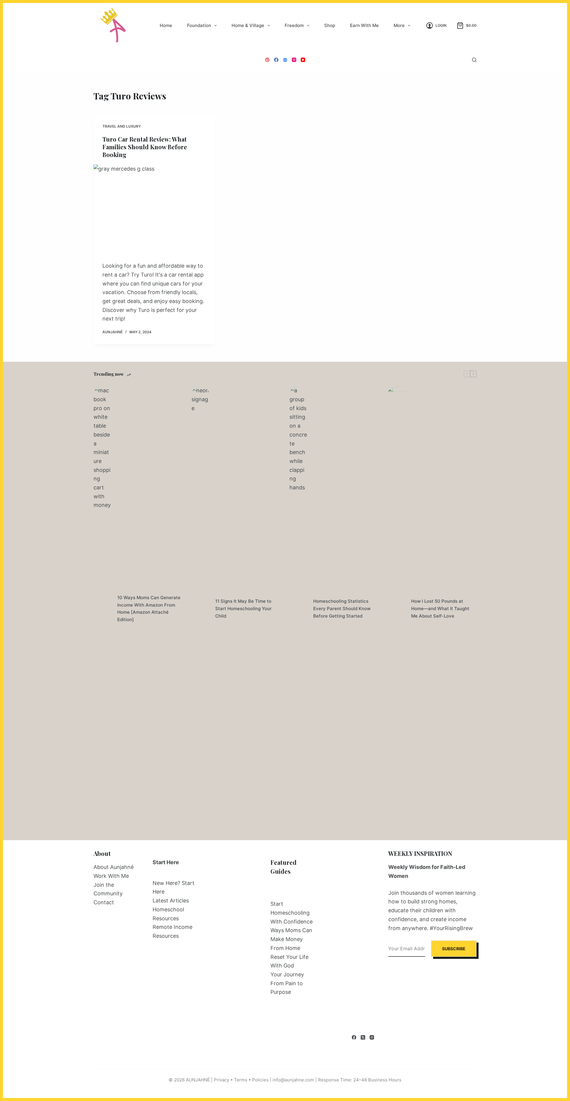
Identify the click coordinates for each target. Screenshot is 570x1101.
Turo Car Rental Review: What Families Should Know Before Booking (144, 146)
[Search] (474, 60)
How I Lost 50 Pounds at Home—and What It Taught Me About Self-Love (440, 608)
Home (166, 25)
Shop (329, 25)
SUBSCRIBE (454, 948)
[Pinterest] (267, 60)
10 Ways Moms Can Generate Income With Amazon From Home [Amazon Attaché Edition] (148, 608)
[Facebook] (276, 60)
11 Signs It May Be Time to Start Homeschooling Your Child (243, 608)
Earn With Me (364, 25)
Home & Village (248, 25)
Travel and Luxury (121, 126)
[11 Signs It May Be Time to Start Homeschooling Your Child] (200, 608)
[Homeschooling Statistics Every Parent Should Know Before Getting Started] (298, 608)
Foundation (199, 25)
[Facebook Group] (285, 60)
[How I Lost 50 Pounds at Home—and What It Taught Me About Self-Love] (396, 608)
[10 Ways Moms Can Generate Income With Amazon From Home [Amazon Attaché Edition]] (102, 608)
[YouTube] (303, 60)
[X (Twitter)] (363, 1037)
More (399, 25)
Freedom (294, 25)
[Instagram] (294, 60)
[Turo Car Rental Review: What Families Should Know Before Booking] (154, 210)
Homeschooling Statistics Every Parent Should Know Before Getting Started (341, 608)
